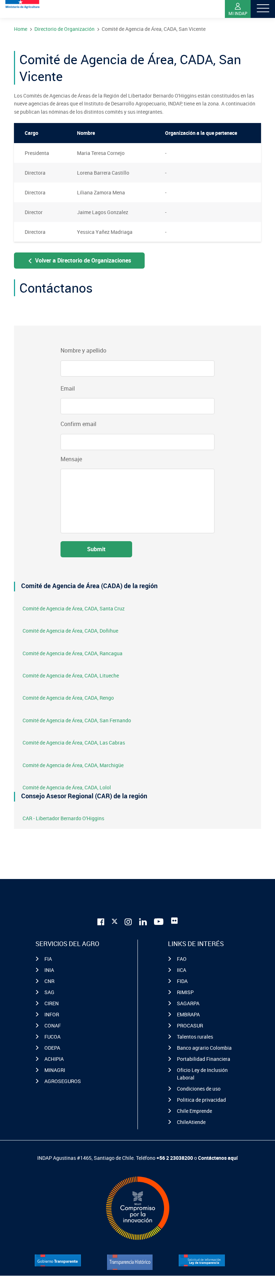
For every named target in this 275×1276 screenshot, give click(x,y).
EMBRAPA (188, 1014)
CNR (49, 981)
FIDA (182, 981)
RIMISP (185, 992)
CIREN (51, 1003)
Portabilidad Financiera (203, 1058)
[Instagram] (128, 920)
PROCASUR (190, 1025)
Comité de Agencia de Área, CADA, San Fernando (77, 720)
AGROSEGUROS (62, 1081)
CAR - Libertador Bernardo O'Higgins (63, 818)
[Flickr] (174, 920)
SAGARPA (188, 1003)
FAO (182, 958)
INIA (49, 970)
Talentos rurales (195, 1036)
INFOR (51, 1014)
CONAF (52, 1025)
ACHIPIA (54, 1058)
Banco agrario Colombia (204, 1047)
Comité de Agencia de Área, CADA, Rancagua (72, 653)
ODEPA (52, 1047)
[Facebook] (101, 920)
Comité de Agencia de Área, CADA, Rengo (68, 697)
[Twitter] (114, 920)
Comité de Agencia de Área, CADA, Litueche (71, 675)
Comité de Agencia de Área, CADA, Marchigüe (73, 765)
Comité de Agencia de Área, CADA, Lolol (67, 787)
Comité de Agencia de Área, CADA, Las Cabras (74, 742)
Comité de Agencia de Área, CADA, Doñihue (70, 630)
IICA (181, 970)
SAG (49, 992)
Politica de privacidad (201, 1099)
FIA (48, 958)
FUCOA (52, 1036)
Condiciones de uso (199, 1088)
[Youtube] (159, 920)
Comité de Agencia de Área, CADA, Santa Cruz (74, 608)
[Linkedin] (143, 920)
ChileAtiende (191, 1122)
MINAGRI (54, 1070)
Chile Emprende (194, 1110)
